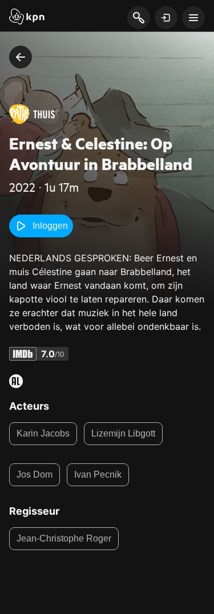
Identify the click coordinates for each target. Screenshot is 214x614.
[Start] (27, 17)
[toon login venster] (166, 17)
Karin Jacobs (43, 433)
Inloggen (50, 226)
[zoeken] (138, 18)
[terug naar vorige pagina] (20, 57)
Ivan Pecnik (98, 474)
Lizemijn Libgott (123, 433)
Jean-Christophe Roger (64, 538)
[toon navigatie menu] (193, 17)
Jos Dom (35, 474)
